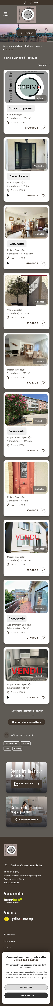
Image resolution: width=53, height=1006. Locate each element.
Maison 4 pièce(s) (18, 184)
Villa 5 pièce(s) (18, 311)
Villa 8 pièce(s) (19, 116)
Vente (39, 46)
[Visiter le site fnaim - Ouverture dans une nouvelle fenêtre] (6, 919)
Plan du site (7, 948)
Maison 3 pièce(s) (18, 499)
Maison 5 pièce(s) (20, 252)
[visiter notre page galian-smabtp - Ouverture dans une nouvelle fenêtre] (22, 919)
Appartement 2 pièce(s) (19, 626)
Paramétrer (26, 987)
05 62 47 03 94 (11, 871)
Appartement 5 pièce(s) (20, 439)
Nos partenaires (9, 934)
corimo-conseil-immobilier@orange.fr (22, 875)
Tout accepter (26, 995)
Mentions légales (9, 941)
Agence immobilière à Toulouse (18, 46)
